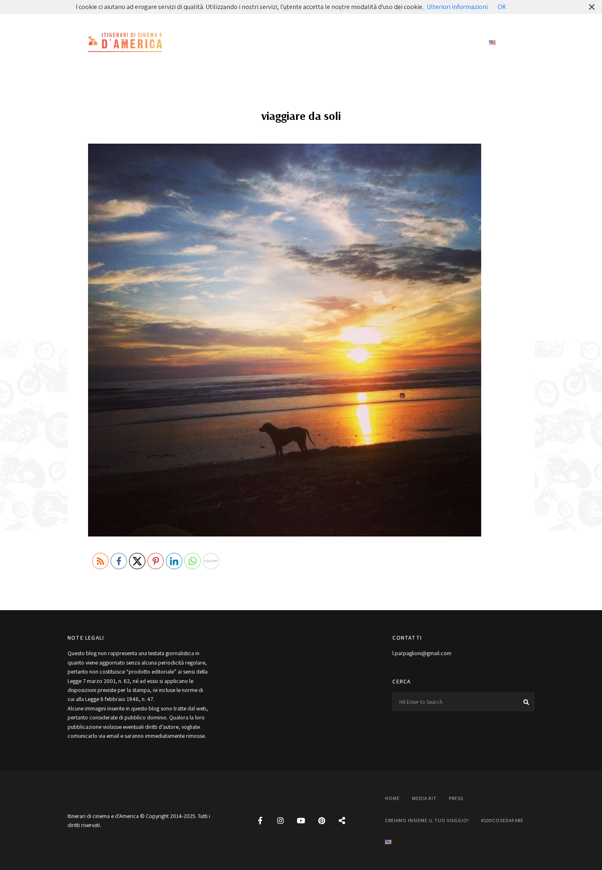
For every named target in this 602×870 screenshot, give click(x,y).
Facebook (260, 820)
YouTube (301, 820)
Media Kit (257, 42)
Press (294, 42)
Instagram (280, 820)
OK (502, 6)
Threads (342, 820)
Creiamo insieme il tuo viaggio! (364, 42)
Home (223, 42)
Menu (526, 43)
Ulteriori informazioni (457, 6)
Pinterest (321, 820)
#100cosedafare (451, 42)
